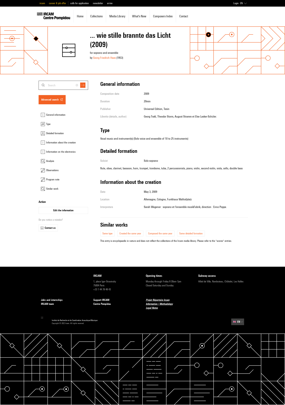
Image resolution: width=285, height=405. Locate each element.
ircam (42, 3)
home (80, 16)
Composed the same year (160, 233)
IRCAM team (47, 303)
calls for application (79, 3)
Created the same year (130, 233)
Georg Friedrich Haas (104, 57)
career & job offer (57, 3)
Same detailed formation (191, 233)
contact (183, 16)
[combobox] (63, 85)
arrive (109, 3)
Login (236, 3)
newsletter (98, 3)
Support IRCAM (101, 300)
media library (117, 16)
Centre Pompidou (102, 303)
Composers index (163, 16)
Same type (107, 233)
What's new (139, 16)
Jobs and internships (52, 300)
